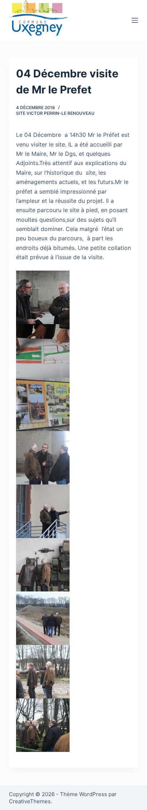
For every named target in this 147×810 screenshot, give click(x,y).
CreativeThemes (30, 801)
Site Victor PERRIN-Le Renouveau (55, 113)
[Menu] (135, 20)
